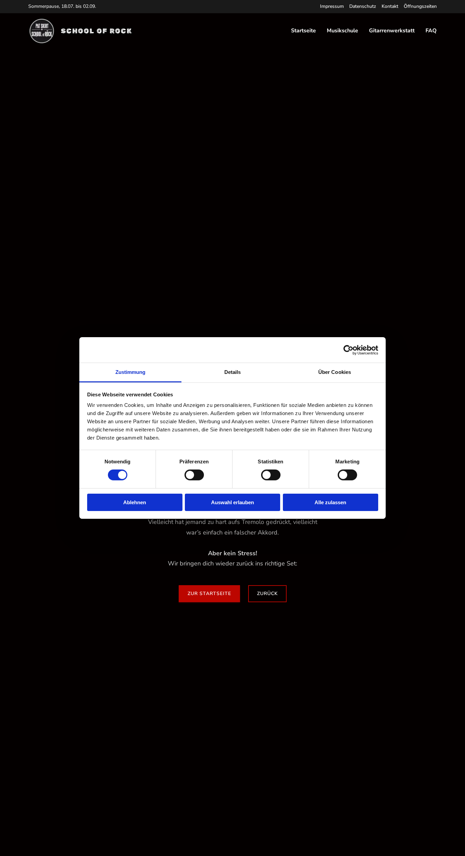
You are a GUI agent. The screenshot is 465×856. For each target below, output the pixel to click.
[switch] (194, 475)
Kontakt (390, 6)
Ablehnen (134, 502)
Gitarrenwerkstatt (392, 31)
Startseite (303, 31)
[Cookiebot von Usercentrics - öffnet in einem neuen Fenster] (348, 350)
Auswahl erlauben (232, 502)
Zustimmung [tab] (130, 372)
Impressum (332, 6)
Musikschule (342, 31)
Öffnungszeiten (420, 6)
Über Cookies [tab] (334, 372)
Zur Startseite (209, 593)
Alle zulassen (330, 502)
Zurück (267, 593)
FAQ (431, 31)
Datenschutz (362, 6)
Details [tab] (232, 372)
